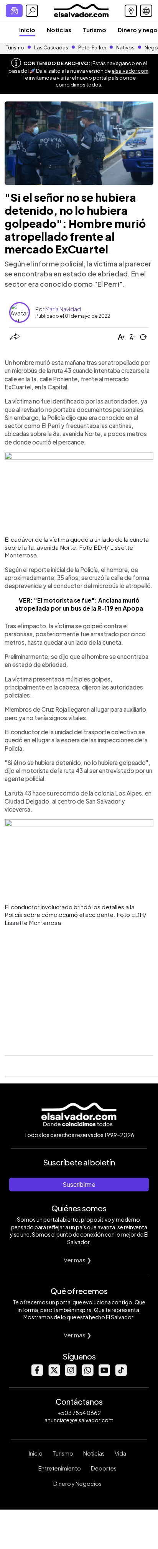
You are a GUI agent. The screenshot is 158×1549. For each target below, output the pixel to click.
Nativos (125, 47)
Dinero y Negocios (77, 1483)
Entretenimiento (59, 1468)
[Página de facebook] (37, 1373)
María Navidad (63, 309)
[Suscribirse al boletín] (14, 10)
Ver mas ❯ (78, 1259)
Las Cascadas (51, 47)
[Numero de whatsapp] (87, 1373)
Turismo (94, 29)
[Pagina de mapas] (131, 11)
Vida (120, 1453)
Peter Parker (92, 47)
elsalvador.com (130, 71)
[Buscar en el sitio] (32, 11)
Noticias (59, 29)
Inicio (27, 29)
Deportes (104, 1468)
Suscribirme (79, 1184)
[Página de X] (54, 1373)
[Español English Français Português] (146, 11)
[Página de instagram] (70, 1373)
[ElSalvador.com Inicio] (81, 9)
